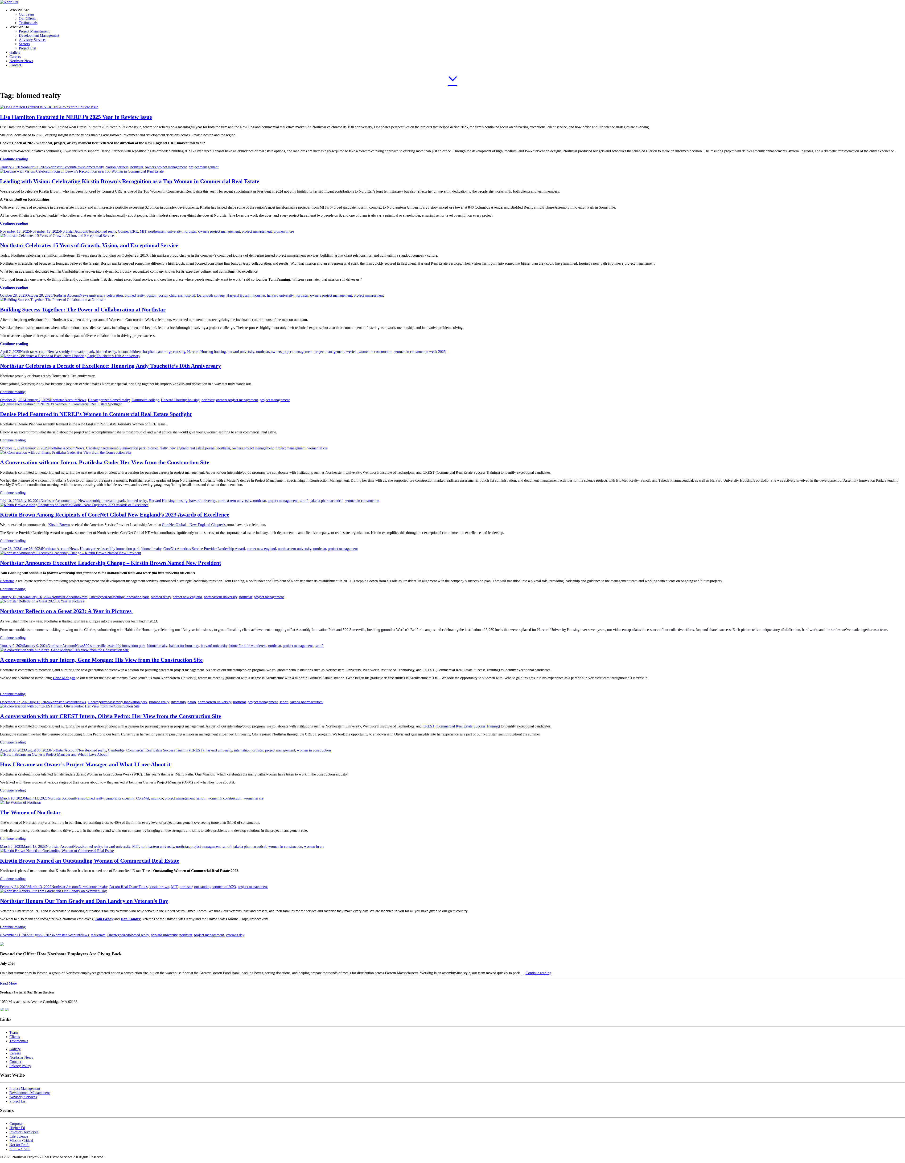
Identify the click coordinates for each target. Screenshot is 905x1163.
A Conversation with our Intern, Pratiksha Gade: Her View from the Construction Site (104, 462)
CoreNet (142, 798)
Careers (15, 57)
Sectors (24, 44)
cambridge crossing (170, 352)
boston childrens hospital (176, 295)
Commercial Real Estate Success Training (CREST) (165, 750)
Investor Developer (23, 1132)
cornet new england (261, 549)
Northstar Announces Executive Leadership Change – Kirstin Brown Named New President (110, 563)
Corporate (16, 1124)
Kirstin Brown (59, 525)
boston (151, 295)
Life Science (18, 1136)
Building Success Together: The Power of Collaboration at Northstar (83, 310)
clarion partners (117, 167)
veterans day (235, 935)
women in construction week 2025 (420, 352)
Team (13, 1032)
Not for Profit (19, 1145)
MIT (143, 231)
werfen (351, 352)
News (79, 167)
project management (203, 167)
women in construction (375, 352)
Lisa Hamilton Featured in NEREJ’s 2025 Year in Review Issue (76, 117)
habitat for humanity (184, 646)
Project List (27, 48)
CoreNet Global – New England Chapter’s (194, 525)
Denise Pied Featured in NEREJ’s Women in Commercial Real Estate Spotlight (96, 414)
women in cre (284, 231)
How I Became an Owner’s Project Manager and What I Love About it (85, 764)
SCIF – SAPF (19, 1149)
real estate (98, 935)
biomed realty (94, 167)
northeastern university (165, 231)
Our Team (26, 14)
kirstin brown (159, 887)
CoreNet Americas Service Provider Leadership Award (204, 549)
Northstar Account (61, 167)
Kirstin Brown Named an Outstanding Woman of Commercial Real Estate (89, 861)
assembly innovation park (75, 352)
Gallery (15, 52)
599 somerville (95, 646)
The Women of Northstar (30, 812)
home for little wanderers (247, 646)
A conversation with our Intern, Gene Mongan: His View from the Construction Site (101, 660)
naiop (192, 702)
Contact (15, 65)
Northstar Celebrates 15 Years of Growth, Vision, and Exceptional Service (89, 245)
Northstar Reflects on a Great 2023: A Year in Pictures (66, 611)
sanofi (304, 501)
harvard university (280, 295)
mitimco (157, 798)
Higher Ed (17, 1128)
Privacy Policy (20, 1066)
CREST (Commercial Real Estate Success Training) (461, 726)
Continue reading (14, 159)
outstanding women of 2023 (215, 887)
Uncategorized (99, 400)
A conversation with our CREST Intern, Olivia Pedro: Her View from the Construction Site (110, 716)
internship (178, 702)
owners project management (166, 167)
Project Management (34, 31)
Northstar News (21, 61)
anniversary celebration (105, 295)
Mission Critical (21, 1141)
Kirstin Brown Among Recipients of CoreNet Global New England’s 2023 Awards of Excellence (114, 515)
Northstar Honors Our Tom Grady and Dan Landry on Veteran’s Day (84, 901)
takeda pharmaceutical (326, 501)
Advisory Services (32, 40)
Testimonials (28, 23)
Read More (8, 983)
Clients (14, 1037)
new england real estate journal (192, 448)
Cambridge (116, 750)
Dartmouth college (211, 295)
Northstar (7, 581)
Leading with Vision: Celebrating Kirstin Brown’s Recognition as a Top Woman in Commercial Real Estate (129, 181)
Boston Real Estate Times (128, 887)
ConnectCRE (128, 231)
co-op (72, 501)
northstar (136, 167)
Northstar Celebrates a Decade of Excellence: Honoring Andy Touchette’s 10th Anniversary (110, 366)
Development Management (39, 35)
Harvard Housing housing (245, 295)
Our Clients (27, 18)
